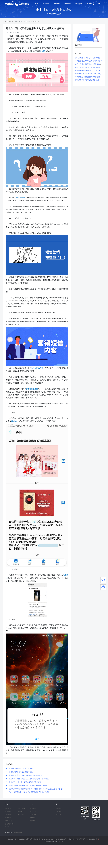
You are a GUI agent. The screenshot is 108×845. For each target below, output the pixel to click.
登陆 (90, 3)
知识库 (32, 821)
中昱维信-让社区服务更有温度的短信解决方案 (24, 782)
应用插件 (33, 817)
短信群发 (8, 808)
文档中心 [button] (57, 3)
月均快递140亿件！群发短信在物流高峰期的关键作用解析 (29, 792)
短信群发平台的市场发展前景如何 (87, 80)
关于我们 (18, 21)
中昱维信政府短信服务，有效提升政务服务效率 (25, 775)
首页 (36, 3)
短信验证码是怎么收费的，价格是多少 (88, 74)
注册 (98, 3)
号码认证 (21, 811)
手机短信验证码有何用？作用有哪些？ (88, 61)
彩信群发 (8, 817)
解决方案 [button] (67, 3)
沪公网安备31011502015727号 (54, 841)
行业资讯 (27, 21)
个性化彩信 (8, 821)
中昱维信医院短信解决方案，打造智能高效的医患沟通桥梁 (29, 779)
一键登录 (21, 814)
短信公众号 (21, 808)
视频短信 (8, 811)
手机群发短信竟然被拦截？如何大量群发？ (90, 77)
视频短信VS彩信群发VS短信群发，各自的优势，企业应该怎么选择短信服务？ (36, 789)
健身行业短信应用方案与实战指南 (20, 769)
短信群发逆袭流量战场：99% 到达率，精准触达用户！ (27, 785)
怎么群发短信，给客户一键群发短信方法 (89, 58)
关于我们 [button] (78, 3)
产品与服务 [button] (45, 3)
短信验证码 (8, 814)
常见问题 (33, 814)
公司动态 (58, 811)
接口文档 (33, 811)
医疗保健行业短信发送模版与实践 (20, 772)
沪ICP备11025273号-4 (61, 839)
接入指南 (33, 808)
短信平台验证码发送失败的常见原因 (87, 67)
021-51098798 (17, 832)
